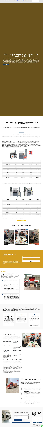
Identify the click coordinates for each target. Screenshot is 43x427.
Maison (15, 0)
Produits (23, 0)
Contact (28, 0)
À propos (18, 0)
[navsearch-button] (32, 0)
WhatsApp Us (37, 422)
